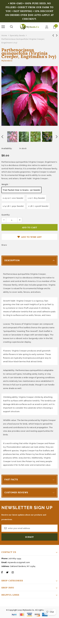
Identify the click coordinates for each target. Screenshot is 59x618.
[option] (29, 96)
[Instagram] (12, 572)
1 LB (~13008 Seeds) (38, 206)
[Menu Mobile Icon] (3, 26)
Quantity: (5, 215)
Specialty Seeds (17, 35)
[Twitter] (7, 572)
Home (4, 35)
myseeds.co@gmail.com (19, 562)
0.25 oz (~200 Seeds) (13, 198)
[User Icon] (46, 26)
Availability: (6, 148)
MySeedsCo (6, 61)
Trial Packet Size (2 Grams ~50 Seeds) (21, 190)
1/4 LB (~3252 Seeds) (13, 206)
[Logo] (29, 27)
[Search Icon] (11, 26)
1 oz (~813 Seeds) (36, 198)
